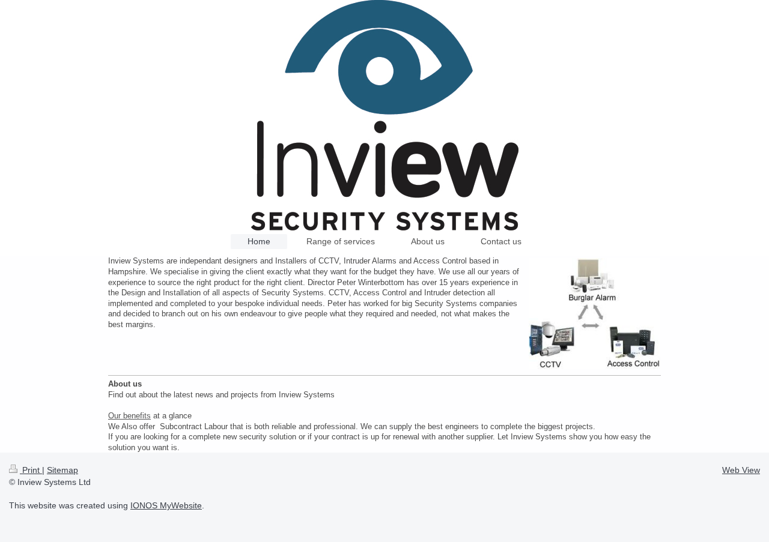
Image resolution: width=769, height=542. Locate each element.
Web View (741, 470)
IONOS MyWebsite (166, 505)
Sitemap (62, 470)
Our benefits (129, 415)
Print (31, 470)
